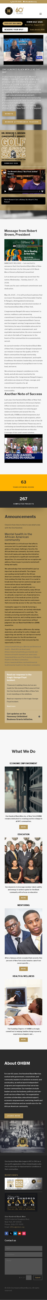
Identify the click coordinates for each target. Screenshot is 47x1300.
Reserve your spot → (15, 29)
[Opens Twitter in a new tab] (11, 1233)
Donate (9, 114)
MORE (23, 827)
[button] (23, 315)
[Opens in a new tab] (21, 1211)
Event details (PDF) (37, 29)
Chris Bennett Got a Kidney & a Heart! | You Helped (21, 201)
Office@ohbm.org (17, 1227)
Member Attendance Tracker (22, 122)
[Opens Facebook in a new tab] (6, 1233)
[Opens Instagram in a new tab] (24, 1233)
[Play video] (23, 50)
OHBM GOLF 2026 (11, 163)
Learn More (13, 1116)
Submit (38, 1277)
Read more (11, 706)
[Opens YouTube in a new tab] (19, 1233)
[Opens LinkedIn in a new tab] (15, 1233)
